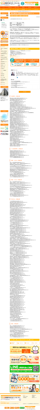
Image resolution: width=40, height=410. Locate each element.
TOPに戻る (24, 91)
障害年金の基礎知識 (13, 343)
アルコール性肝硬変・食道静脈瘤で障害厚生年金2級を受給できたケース (20, 227)
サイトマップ (3, 84)
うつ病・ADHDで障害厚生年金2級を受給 (15, 319)
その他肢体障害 (16, 11)
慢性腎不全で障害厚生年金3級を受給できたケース (17, 265)
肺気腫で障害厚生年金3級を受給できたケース (16, 206)
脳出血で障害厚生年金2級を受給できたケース (16, 100)
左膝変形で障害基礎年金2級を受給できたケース (16, 139)
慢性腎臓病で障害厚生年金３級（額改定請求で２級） (17, 309)
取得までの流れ (17, 7)
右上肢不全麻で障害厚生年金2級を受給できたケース (17, 110)
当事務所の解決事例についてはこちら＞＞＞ (16, 55)
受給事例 (23, 7)
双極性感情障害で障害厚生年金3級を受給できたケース (17, 205)
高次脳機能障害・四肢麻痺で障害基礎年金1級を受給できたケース (19, 124)
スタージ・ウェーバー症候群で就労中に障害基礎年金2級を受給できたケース (20, 187)
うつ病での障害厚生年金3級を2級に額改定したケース (17, 254)
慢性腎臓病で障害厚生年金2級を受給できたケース (17, 305)
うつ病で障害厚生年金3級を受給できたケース (16, 298)
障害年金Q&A (3, 63)
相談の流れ (2, 75)
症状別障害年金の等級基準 (4, 59)
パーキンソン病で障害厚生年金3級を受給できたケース (17, 129)
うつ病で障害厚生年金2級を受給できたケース (16, 222)
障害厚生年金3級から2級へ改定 (14, 294)
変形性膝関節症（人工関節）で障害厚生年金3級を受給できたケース (19, 111)
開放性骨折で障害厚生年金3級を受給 (15, 317)
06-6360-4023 (30, 3)
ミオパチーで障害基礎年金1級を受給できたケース (17, 141)
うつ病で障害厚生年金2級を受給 (14, 315)
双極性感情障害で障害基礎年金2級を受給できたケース (18, 83)
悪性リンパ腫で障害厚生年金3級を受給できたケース (17, 162)
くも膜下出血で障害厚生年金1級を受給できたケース (17, 132)
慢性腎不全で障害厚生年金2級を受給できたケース (17, 258)
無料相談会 (29, 7)
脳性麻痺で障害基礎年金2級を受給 (15, 143)
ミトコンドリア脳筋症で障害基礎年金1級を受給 (16, 173)
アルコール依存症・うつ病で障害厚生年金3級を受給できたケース (19, 318)
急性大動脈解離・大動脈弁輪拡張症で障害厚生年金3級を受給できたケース (20, 264)
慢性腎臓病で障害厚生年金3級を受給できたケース (17, 233)
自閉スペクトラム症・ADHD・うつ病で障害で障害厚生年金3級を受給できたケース (21, 207)
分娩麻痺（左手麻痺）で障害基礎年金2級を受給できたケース (18, 144)
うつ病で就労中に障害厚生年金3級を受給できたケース (17, 236)
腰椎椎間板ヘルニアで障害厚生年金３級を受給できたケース (18, 253)
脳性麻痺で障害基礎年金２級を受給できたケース (17, 120)
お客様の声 (3, 9)
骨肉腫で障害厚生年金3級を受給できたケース (16, 113)
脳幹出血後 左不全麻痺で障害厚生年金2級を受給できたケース (19, 87)
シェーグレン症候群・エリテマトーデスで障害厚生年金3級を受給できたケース (21, 165)
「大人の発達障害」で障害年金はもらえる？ (4, 53)
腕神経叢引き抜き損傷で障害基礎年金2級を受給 (16, 131)
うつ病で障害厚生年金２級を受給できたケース (17, 85)
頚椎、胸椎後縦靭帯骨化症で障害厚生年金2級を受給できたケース (19, 134)
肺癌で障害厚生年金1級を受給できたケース (16, 276)
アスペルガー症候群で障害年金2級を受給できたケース (17, 295)
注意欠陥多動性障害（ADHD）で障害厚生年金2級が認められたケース (20, 232)
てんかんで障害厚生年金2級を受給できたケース (16, 223)
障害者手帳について (4, 61)
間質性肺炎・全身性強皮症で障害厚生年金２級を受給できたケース (19, 256)
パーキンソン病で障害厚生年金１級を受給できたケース (17, 101)
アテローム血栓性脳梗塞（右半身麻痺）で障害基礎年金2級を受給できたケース (21, 142)
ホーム (4, 7)
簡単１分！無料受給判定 (4, 49)
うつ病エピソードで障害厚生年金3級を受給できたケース (18, 287)
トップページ (3, 46)
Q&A (10, 9)
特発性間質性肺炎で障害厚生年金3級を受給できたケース (18, 307)
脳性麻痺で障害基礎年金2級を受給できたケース (16, 119)
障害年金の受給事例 (4, 57)
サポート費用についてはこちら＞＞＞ (15, 57)
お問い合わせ (36, 9)
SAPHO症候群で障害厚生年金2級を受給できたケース (17, 186)
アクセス (30, 9)
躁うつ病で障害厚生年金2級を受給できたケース (16, 288)
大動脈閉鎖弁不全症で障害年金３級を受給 (16, 314)
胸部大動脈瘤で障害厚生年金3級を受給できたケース (17, 273)
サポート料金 (17, 9)
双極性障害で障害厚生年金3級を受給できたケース (17, 212)
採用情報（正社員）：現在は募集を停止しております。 (4, 80)
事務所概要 (23, 9)
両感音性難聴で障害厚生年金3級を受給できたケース (17, 296)
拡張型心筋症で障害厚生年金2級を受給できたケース (17, 304)
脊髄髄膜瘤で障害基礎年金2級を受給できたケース (17, 122)
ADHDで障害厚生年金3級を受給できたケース (16, 284)
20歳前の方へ (3, 55)
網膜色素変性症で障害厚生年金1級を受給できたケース (17, 263)
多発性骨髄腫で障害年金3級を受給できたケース (16, 171)
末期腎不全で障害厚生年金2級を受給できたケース (17, 308)
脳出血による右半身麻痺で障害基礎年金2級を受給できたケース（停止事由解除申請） (22, 112)
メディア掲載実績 (3, 70)
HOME (10, 11)
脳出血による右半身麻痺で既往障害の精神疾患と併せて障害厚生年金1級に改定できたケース (23, 108)
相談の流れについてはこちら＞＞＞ (15, 56)
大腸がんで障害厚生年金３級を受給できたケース (17, 299)
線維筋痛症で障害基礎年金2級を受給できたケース (17, 102)
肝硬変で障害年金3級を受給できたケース (15, 266)
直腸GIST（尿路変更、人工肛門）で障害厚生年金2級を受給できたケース (20, 163)
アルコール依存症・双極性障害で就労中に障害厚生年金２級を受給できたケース (21, 255)
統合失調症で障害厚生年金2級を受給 (15, 286)
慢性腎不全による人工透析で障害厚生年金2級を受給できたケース (19, 225)
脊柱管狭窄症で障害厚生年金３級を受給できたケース (17, 121)
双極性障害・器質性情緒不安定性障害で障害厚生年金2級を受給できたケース (20, 245)
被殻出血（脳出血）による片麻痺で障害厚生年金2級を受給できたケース (20, 109)
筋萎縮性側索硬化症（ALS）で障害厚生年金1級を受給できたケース (19, 155)
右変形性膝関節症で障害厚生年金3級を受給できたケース (18, 99)
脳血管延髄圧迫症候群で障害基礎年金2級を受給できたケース (18, 123)
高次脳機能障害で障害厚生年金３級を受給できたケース (17, 214)
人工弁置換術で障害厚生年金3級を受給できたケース (17, 244)
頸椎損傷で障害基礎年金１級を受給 (15, 140)
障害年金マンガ (36, 7)
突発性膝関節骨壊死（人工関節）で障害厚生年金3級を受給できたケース (20, 130)
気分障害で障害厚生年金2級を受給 (15, 283)
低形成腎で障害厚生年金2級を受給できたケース (16, 203)
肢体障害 (13, 11)
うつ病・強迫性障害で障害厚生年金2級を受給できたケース (18, 247)
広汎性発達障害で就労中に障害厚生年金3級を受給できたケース (19, 237)
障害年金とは (10, 7)
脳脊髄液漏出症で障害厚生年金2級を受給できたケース (17, 164)
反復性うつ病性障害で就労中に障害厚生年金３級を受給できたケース (19, 257)
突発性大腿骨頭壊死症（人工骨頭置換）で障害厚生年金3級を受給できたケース (21, 235)
